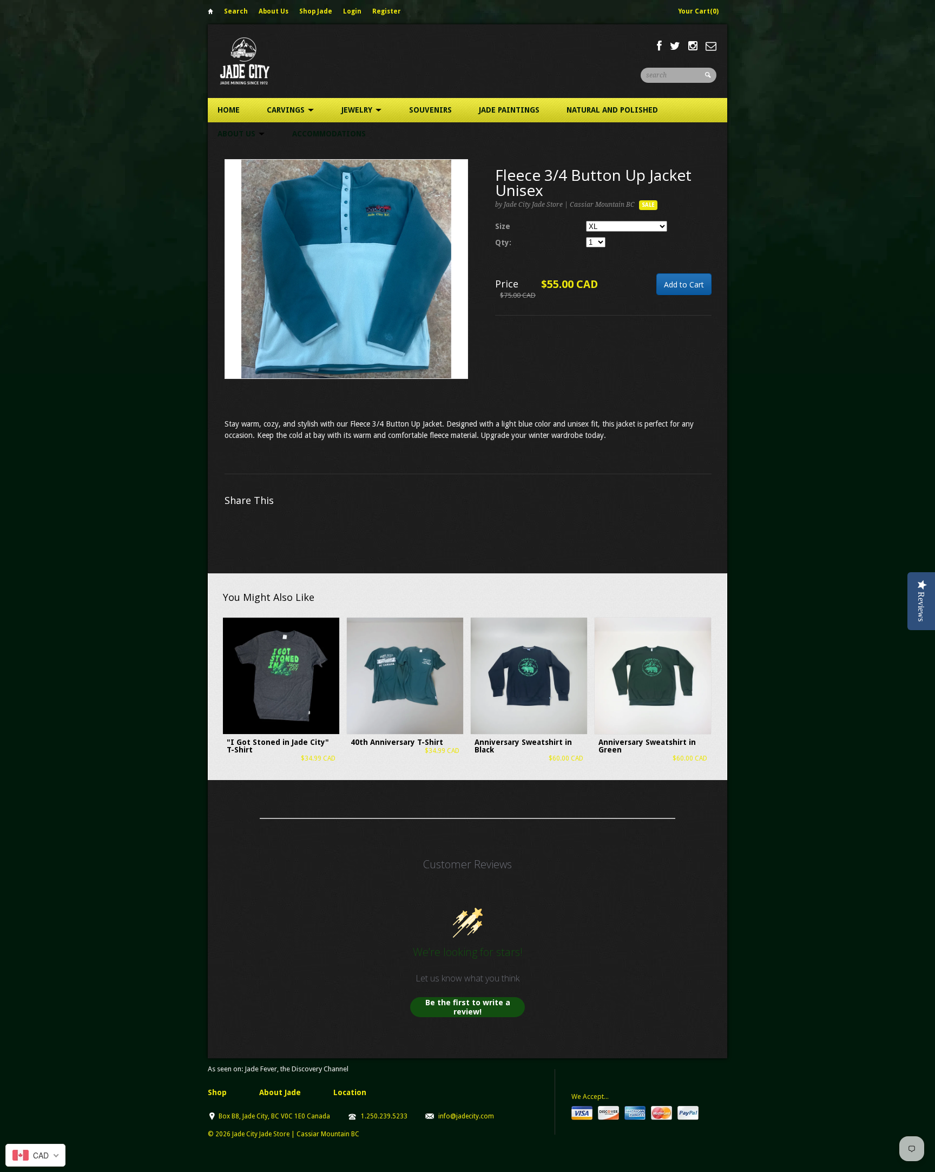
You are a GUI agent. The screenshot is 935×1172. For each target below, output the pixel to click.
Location (349, 1092)
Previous (233, 280)
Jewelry (357, 110)
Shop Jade (315, 11)
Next (460, 280)
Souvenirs (430, 110)
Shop (217, 1092)
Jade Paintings (509, 110)
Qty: (503, 242)
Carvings (287, 110)
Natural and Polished (612, 110)
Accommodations (329, 133)
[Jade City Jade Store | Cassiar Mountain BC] (255, 61)
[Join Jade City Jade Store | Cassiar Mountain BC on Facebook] (659, 46)
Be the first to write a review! (467, 1007)
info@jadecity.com (466, 1116)
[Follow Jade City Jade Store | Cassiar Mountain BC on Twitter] (675, 46)
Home (210, 13)
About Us (273, 11)
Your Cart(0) (698, 11)
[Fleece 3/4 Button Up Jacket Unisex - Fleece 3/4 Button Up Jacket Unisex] (346, 269)
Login (352, 11)
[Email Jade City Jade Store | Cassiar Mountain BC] (711, 46)
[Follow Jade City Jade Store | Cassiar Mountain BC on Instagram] (692, 46)
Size (502, 226)
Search (236, 11)
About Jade (280, 1092)
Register (386, 11)
